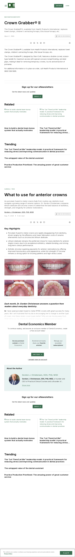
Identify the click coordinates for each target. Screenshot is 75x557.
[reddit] (41, 43)
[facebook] (31, 43)
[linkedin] (34, 43)
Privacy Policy (8, 553)
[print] (70, 43)
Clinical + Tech (9, 189)
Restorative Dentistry (12, 17)
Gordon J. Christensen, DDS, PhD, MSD (19, 212)
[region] (37, 553)
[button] (5, 5)
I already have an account (37, 359)
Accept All (66, 553)
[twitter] (37, 43)
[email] (44, 43)
